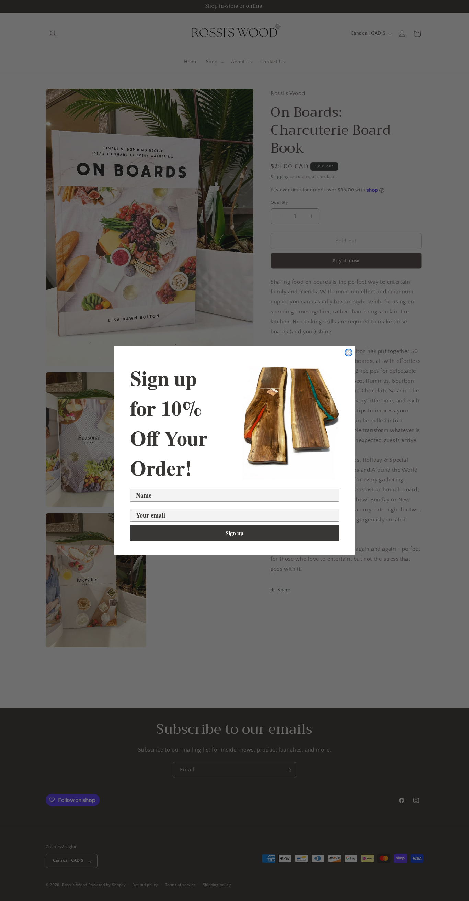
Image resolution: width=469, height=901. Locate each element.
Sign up (234, 533)
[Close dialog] (348, 352)
